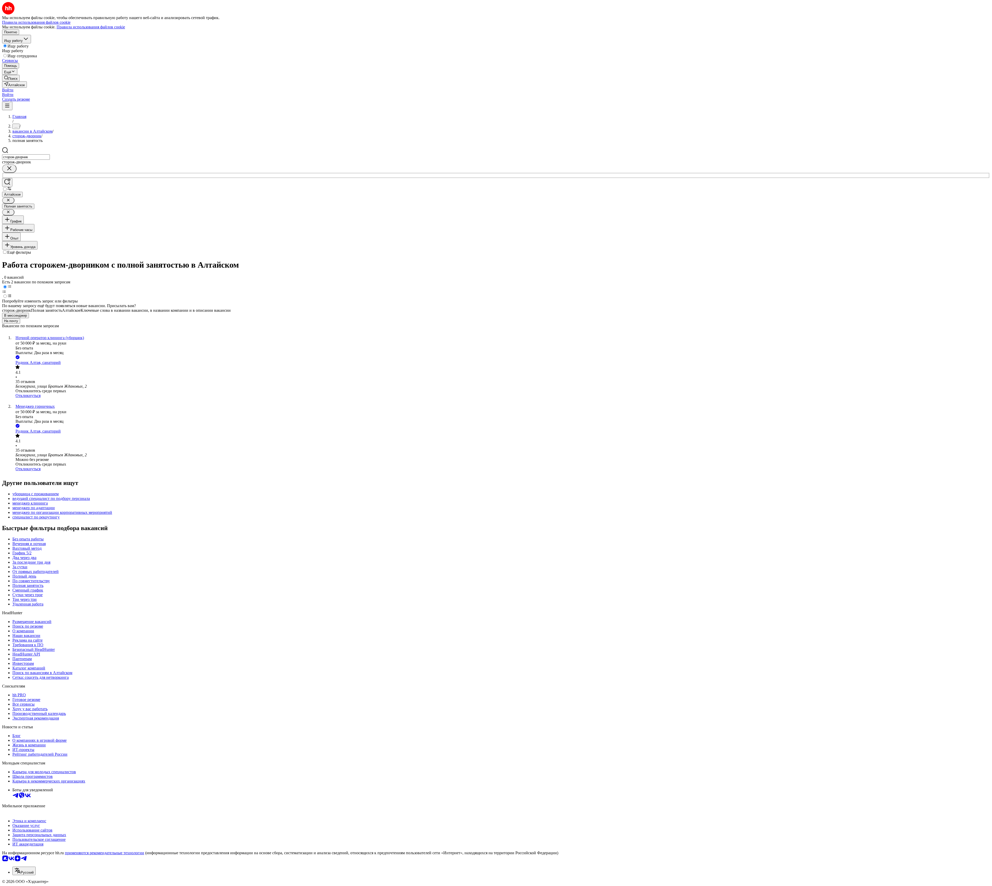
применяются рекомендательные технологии (104, 853)
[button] (7, 90)
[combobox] (26, 157)
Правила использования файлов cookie (91, 27)
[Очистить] (9, 168)
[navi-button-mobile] (7, 106)
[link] (11, 78)
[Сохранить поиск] (7, 182)
